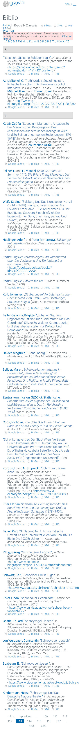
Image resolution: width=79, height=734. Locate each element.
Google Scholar (16, 73)
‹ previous (25, 716)
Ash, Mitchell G (13, 80)
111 (65, 716)
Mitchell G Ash (17, 91)
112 (10, 721)
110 (55, 716)
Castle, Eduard (13, 621)
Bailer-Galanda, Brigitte (19, 315)
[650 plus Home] (39, 4)
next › (32, 725)
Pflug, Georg (11, 552)
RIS (70, 25)
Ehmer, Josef (43, 91)
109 (45, 716)
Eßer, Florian (11, 504)
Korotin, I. (9, 468)
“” (27, 57)
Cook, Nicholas (13, 422)
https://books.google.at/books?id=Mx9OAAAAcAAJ (29, 269)
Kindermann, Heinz (15, 693)
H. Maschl (29, 171)
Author (7, 25)
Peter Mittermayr (43, 239)
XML (59, 25)
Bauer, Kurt (10, 531)
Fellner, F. (9, 171)
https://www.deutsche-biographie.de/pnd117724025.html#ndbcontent (39, 563)
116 (49, 721)
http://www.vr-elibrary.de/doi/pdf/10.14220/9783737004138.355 (41, 102)
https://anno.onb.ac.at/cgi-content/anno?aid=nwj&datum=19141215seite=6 (36, 68)
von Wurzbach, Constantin (21, 640)
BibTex (48, 25)
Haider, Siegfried (14, 353)
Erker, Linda (11, 598)
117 (58, 721)
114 (29, 721)
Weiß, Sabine (11, 201)
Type (5, 30)
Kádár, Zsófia (12, 123)
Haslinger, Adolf (14, 239)
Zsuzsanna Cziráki (40, 145)
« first (11, 716)
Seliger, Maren (12, 369)
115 (39, 721)
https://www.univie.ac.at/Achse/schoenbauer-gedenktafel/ (39, 609)
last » (43, 725)
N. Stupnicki (31, 468)
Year (12, 30)
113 (19, 721)
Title (5, 28)
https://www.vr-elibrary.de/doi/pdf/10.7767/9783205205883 (37, 492)
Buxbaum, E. (11, 663)
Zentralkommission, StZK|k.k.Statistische (31, 397)
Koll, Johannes (13, 294)
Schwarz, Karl (12, 575)
